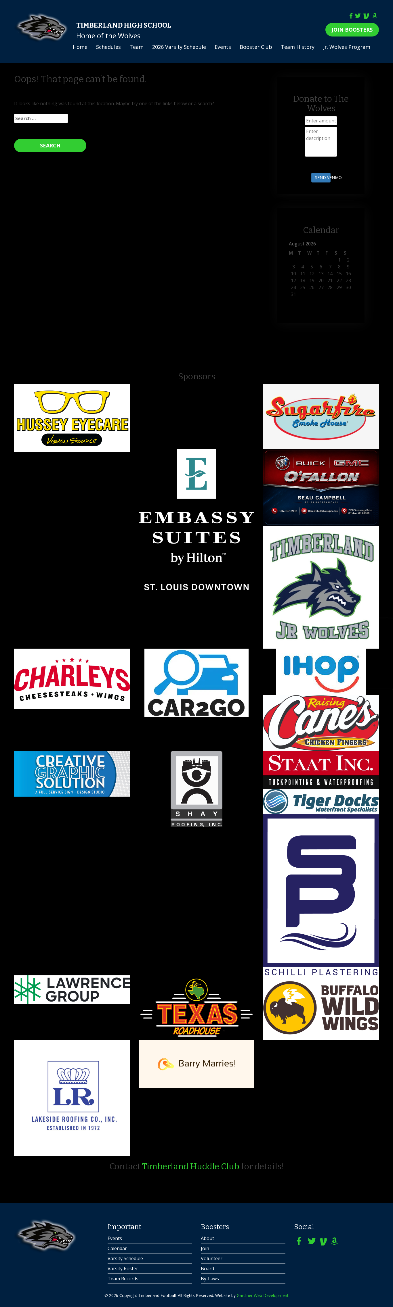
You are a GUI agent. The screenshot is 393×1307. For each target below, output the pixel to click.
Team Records (123, 1278)
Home (80, 46)
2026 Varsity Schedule (179, 46)
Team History (297, 46)
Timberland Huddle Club (190, 1166)
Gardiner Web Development (263, 1295)
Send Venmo (323, 177)
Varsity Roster (123, 1268)
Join (205, 1248)
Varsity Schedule (125, 1258)
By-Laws (210, 1278)
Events (223, 46)
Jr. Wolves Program (346, 46)
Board (207, 1268)
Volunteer (211, 1258)
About (207, 1238)
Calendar (117, 1248)
